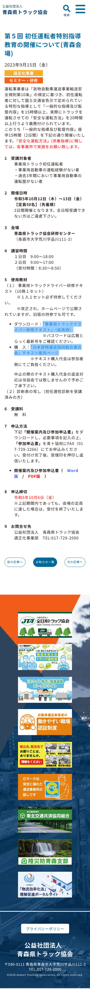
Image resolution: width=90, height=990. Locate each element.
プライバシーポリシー (45, 928)
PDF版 (34, 476)
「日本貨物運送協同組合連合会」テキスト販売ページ (48, 350)
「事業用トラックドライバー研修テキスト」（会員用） (48, 326)
